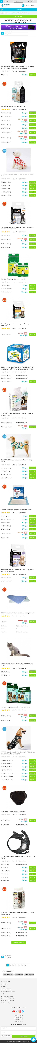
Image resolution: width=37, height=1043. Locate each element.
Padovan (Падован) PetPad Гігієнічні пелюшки (15, 707)
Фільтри (18, 16)
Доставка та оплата (8, 994)
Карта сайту (6, 1003)
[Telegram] (23, 1011)
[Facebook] (16, 1011)
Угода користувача (8, 1000)
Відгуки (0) (14, 71)
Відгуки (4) (14, 109)
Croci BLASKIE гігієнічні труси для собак (13, 811)
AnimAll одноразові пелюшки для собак (13, 106)
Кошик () (31, 0)
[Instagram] (19, 1011)
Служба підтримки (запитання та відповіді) (8, 997)
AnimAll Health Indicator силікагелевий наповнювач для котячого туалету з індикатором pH (17, 67)
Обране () (28, 0)
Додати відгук (22, 71)
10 (25, 965)
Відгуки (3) (14, 231)
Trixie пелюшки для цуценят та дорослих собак (16, 509)
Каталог (18, 10)
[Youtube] (13, 1011)
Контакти (5, 984)
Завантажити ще (19, 942)
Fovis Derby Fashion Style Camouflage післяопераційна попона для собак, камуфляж (18, 753)
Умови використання (9, 991)
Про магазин (6, 981)
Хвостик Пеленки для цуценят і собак (13, 279)
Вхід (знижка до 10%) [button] (35, 0)
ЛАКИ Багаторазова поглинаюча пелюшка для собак (18, 613)
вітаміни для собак (8, 974)
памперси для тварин (30, 974)
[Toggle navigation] (1, 1)
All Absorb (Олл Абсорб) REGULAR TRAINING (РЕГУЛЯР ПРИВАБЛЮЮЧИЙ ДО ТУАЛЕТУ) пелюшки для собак (17, 368)
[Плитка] (2, 33)
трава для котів (19, 974)
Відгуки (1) (14, 328)
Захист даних (6, 989)
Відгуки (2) (14, 917)
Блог (4, 986)
